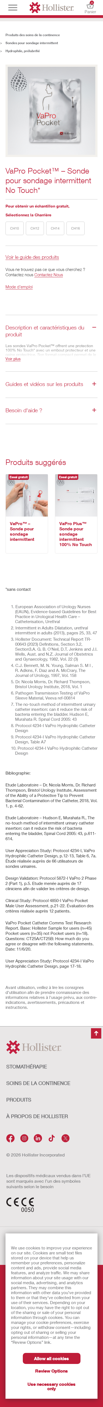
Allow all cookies (51, 1358)
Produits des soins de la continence (32, 35)
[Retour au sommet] (96, 1033)
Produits (18, 1100)
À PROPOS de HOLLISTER (37, 1116)
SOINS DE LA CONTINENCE (38, 1083)
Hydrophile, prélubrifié (22, 51)
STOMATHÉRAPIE (26, 1066)
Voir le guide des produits (32, 257)
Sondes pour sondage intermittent (31, 43)
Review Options (51, 1370)
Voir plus (13, 358)
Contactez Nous (48, 274)
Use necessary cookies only (51, 1386)
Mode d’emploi (19, 286)
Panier (90, 7)
